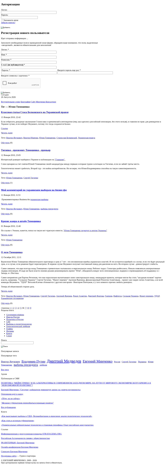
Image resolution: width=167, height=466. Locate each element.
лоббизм (43, 365)
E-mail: (13, 65)
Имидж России (13, 317)
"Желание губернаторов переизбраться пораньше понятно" (27, 403)
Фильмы (10, 331)
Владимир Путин (33, 361)
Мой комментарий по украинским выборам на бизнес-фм (34, 190)
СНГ (8, 322)
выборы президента (49, 209)
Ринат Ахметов (80, 296)
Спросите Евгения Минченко (14, 451)
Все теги (5, 370)
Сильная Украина (130, 296)
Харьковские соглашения (12, 298)
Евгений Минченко (97, 361)
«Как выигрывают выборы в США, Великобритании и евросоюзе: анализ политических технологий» (46, 416)
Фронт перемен (146, 296)
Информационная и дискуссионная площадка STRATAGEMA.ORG (31, 434)
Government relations (15, 315)
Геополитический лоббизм (18, 326)
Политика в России (15, 319)
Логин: (4, 10)
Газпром (108, 296)
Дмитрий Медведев (64, 361)
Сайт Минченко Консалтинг (43, 102)
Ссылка (4, 128)
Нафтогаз (117, 296)
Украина (142, 361)
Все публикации (8, 407)
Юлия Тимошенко (47, 138)
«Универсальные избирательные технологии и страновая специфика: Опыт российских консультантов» (47, 425)
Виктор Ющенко (30, 138)
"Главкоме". (60, 159)
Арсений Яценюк (64, 296)
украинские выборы (39, 199)
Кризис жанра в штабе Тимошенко (21, 221)
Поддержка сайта (8, 456)
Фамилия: (6, 60)
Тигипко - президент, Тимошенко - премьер (25, 150)
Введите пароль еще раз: (69, 70)
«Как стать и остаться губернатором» (17, 420)
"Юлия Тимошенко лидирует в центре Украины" (85, 230)
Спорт (9, 336)
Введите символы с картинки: (15, 76)
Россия (117, 362)
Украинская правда (86, 138)
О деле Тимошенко (12, 252)
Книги (9, 333)
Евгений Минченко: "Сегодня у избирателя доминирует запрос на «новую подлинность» (41, 390)
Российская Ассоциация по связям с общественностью (25, 438)
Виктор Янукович (14, 138)
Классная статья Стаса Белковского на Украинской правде (34, 112)
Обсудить (5, 143)
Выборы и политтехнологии (19, 324)
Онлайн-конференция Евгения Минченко (19, 447)
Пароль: (4, 15)
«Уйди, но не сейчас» (10, 398)
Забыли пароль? (8, 22)
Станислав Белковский (66, 138)
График (9, 329)
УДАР (156, 296)
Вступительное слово (10, 102)
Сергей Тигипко (30, 178)
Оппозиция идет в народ (12, 394)
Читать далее (7, 133)
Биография (25, 102)
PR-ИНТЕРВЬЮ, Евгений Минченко (17, 443)
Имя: (4, 55)
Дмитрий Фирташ (96, 296)
